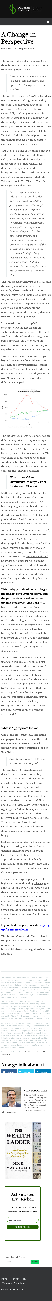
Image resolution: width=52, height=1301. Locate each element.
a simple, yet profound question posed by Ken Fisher (24, 748)
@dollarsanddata (9, 1112)
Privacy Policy (19, 1278)
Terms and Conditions (13, 1283)
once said (36, 61)
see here (41, 1110)
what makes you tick (25, 800)
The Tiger (40, 883)
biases (18, 804)
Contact (5, 1278)
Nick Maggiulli (29, 48)
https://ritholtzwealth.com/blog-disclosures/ (24, 1052)
